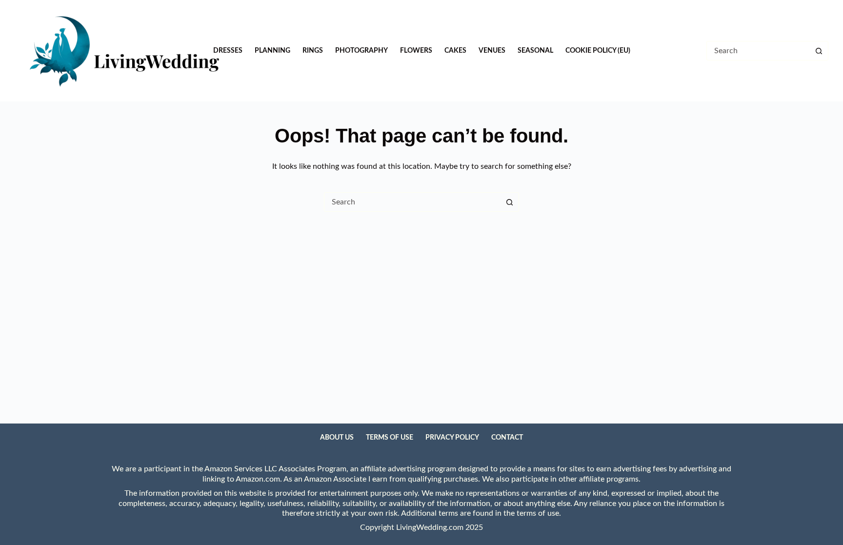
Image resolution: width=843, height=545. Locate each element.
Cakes (455, 50)
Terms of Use (389, 437)
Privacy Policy (452, 437)
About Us (337, 437)
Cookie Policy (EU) (597, 50)
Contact (507, 437)
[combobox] (412, 202)
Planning (272, 50)
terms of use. (539, 513)
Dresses (227, 50)
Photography (361, 50)
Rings (312, 50)
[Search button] (818, 50)
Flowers (416, 50)
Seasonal (535, 50)
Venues (492, 50)
